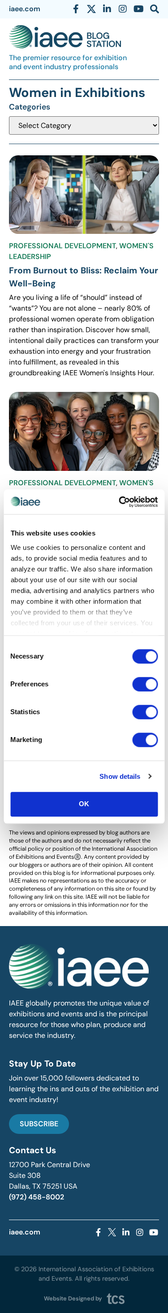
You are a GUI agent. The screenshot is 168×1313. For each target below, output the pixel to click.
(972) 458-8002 (36, 1197)
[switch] (145, 684)
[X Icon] (91, 9)
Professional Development (62, 245)
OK (84, 804)
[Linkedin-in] (107, 9)
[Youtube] (138, 9)
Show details (119, 776)
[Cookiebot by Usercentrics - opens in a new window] (120, 502)
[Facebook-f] (76, 9)
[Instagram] (123, 9)
